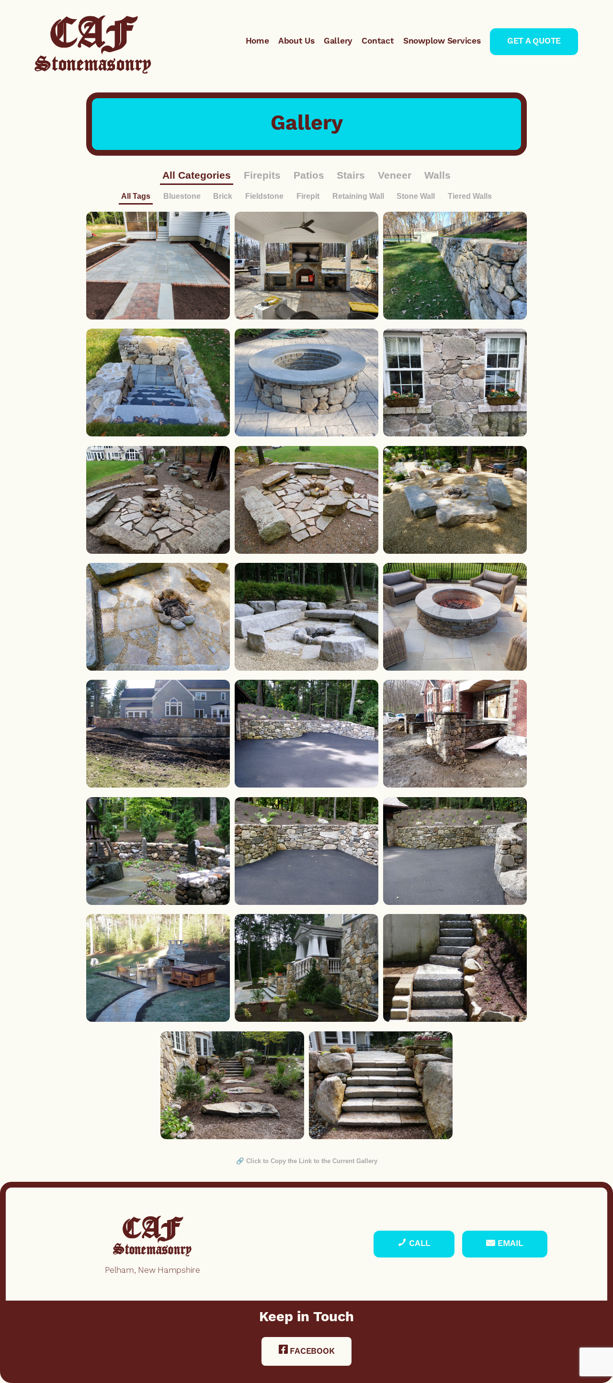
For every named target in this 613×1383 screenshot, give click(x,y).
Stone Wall (416, 196)
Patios (309, 175)
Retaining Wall (358, 196)
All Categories (196, 175)
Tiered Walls (470, 196)
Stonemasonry (93, 50)
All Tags (135, 196)
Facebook (311, 1352)
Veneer (394, 175)
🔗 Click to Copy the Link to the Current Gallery (306, 1161)
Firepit (307, 196)
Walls (437, 175)
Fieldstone (264, 196)
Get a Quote (534, 41)
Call (419, 1244)
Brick (222, 196)
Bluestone (182, 196)
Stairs (351, 175)
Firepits (262, 175)
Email (509, 1244)
